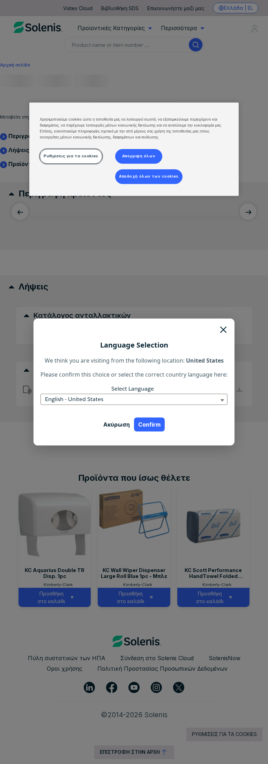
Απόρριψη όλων (138, 155)
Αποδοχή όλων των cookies (149, 176)
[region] (134, 149)
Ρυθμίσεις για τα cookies (71, 155)
